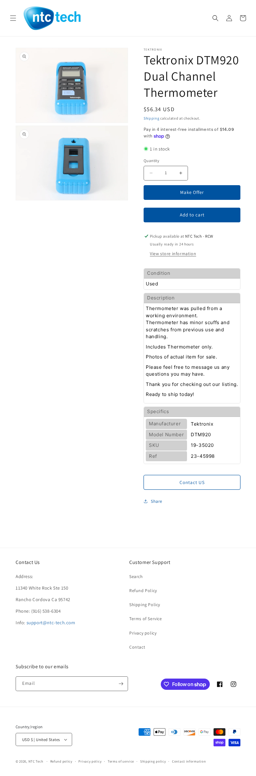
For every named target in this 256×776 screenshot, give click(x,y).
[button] (13, 18)
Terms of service (121, 761)
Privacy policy (142, 633)
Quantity (151, 160)
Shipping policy (153, 761)
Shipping (152, 118)
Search (136, 576)
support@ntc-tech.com (51, 622)
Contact (137, 647)
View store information (173, 253)
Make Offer (192, 192)
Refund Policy (143, 590)
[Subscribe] (121, 683)
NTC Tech (35, 761)
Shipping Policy (144, 604)
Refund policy (61, 761)
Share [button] (156, 501)
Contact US (192, 482)
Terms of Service (145, 618)
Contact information (189, 761)
